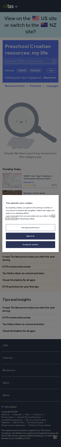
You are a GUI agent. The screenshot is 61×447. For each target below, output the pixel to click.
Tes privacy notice (27, 219)
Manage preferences (30, 227)
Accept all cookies (30, 244)
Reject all (31, 236)
